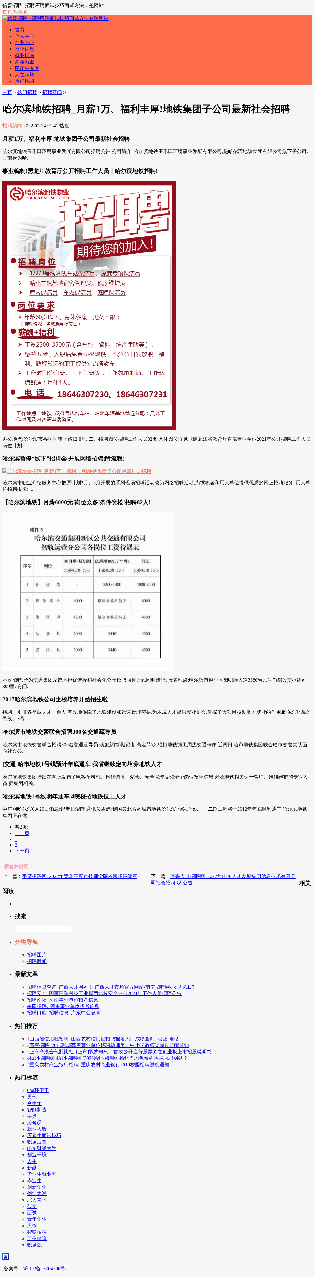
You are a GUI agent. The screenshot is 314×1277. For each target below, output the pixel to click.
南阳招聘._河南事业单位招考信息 (63, 1006)
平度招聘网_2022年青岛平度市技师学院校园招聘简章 (79, 876)
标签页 (20, 11)
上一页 (22, 833)
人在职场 (24, 74)
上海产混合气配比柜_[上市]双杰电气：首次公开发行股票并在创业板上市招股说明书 (120, 1051)
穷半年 (34, 1103)
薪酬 (32, 1167)
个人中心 (24, 36)
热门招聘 (24, 81)
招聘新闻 (52, 92)
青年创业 (37, 1219)
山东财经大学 (41, 1148)
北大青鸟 (37, 1199)
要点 (32, 1116)
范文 (32, 1206)
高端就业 (24, 61)
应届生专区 (27, 68)
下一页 (22, 850)
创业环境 (37, 1154)
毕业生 (34, 1180)
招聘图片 (37, 954)
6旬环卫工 (38, 1090)
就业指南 (24, 55)
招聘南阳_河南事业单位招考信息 (62, 999)
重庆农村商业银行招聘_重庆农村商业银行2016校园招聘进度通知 (99, 1064)
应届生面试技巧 (44, 1135)
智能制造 (37, 1109)
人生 (32, 1161)
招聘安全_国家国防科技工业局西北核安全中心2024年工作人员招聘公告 (104, 993)
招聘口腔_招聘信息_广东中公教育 (64, 1012)
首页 (7, 11)
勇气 (32, 1096)
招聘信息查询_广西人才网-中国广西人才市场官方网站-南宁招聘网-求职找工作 (111, 987)
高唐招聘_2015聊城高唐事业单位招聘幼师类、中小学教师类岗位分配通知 (109, 1045)
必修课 (34, 1122)
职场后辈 (37, 1141)
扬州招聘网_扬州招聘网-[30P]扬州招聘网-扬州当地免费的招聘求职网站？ (108, 1058)
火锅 (32, 1225)
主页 (7, 92)
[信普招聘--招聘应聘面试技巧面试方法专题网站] (55, 18)
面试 (32, 1212)
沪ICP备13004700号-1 (46, 1268)
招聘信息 (24, 49)
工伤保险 (37, 1238)
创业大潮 (37, 1193)
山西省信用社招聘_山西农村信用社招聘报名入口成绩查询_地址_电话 (104, 1038)
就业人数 (37, 1129)
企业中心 (24, 42)
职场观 (34, 1245)
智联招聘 (37, 1232)
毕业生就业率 (41, 1174)
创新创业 (37, 1187)
